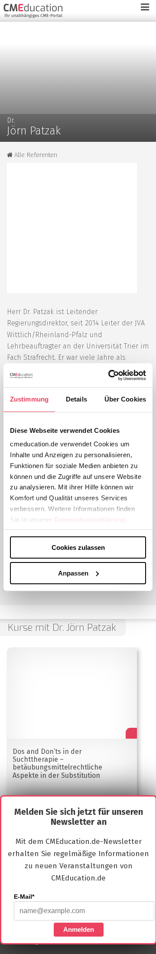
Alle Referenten (35, 155)
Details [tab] (76, 399)
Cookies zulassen (78, 547)
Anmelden (78, 929)
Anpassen (73, 572)
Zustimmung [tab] (29, 399)
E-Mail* (24, 896)
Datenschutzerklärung (90, 519)
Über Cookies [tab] (125, 399)
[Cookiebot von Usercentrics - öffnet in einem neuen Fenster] (110, 375)
